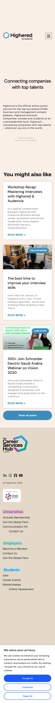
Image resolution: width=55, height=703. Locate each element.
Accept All (27, 678)
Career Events (12, 580)
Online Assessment (21, 589)
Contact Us (16, 531)
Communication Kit (15, 526)
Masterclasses (12, 584)
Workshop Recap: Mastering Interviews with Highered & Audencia (25, 194)
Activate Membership (16, 517)
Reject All (27, 696)
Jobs (5, 575)
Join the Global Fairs (15, 522)
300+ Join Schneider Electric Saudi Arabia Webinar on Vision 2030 (25, 365)
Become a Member (15, 548)
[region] (27, 674)
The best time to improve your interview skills (27, 283)
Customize (27, 687)
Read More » (17, 234)
